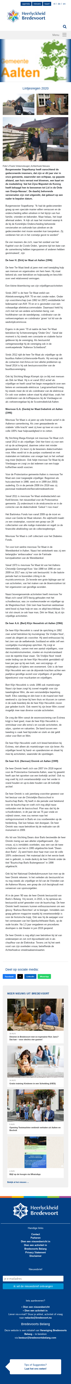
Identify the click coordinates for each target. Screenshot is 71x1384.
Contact (35, 1234)
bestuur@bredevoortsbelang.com (37, 1337)
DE (59, 4)
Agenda (26, 4)
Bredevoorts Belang (35, 1248)
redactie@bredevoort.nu (38, 1317)
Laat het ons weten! (35, 1368)
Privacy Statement (35, 1252)
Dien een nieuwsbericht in (35, 1241)
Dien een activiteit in (35, 1245)
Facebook (9, 977)
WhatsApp (44, 977)
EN (64, 4)
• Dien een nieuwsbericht (35, 1307)
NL (54, 4)
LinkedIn (30, 977)
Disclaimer (35, 1256)
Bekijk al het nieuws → (18, 1182)
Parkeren (36, 1237)
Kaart (47, 4)
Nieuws (37, 4)
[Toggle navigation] (64, 35)
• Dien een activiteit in (35, 1310)
